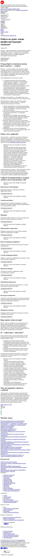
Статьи (2, 35)
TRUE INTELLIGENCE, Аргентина (13, 470)
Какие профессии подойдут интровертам (11, 448)
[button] (2, 29)
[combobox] (6, 552)
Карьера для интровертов (7, 427)
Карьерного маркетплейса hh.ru (18, 142)
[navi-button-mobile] (2, 34)
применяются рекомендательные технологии (13, 541)
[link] (3, 26)
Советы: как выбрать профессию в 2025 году (12, 456)
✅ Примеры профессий (6, 193)
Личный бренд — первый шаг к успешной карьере (13, 425)
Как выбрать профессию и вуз (8, 430)
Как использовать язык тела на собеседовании (12, 422)
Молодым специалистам (10, 35)
